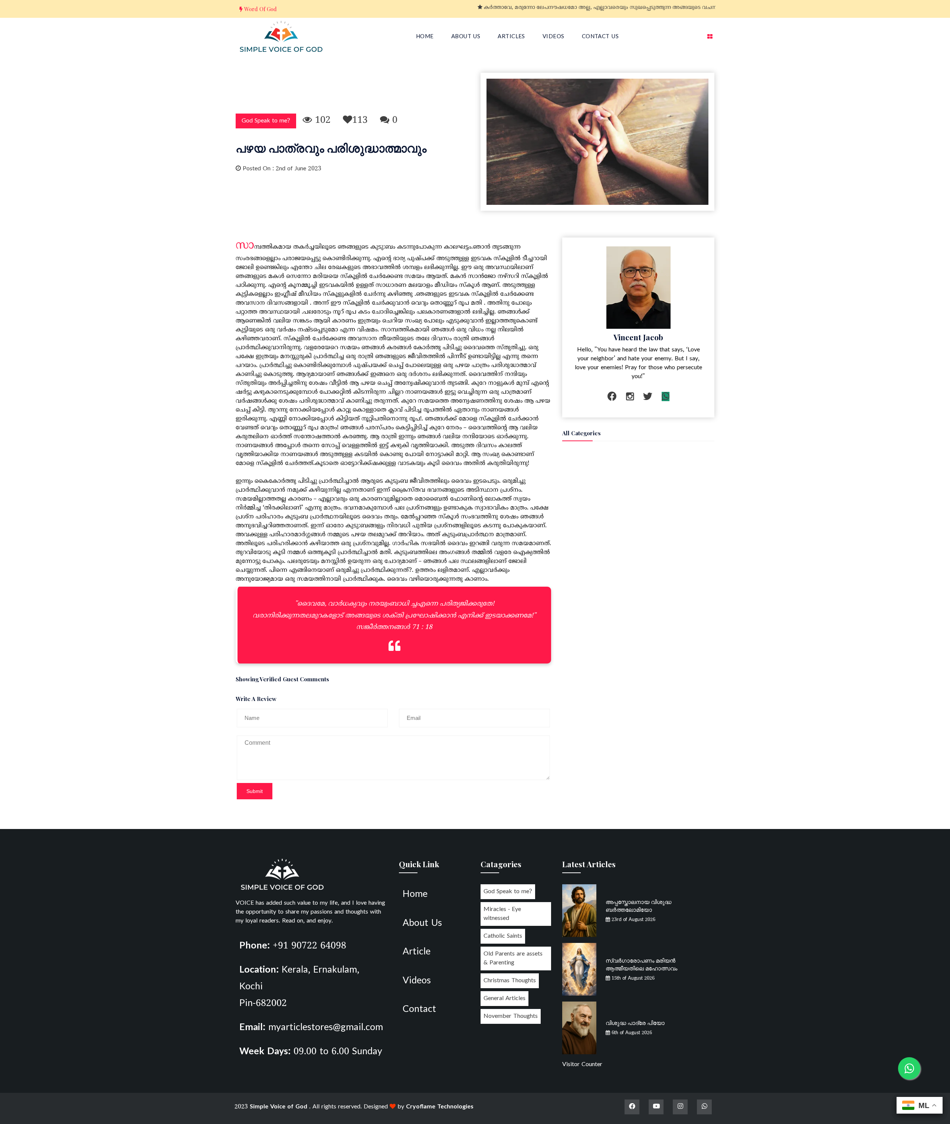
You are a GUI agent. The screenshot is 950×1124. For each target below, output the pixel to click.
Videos (553, 36)
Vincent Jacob (638, 337)
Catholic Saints (503, 936)
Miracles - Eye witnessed (502, 914)
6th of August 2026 (631, 1033)
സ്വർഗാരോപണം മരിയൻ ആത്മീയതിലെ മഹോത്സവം (641, 964)
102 (321, 121)
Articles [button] (511, 36)
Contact (419, 1010)
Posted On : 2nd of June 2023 (281, 169)
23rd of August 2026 (632, 920)
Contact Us (600, 36)
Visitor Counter (582, 1064)
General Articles (504, 998)
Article (416, 952)
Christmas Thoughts (510, 980)
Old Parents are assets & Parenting (513, 958)
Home (425, 36)
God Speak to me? (266, 121)
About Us (466, 36)
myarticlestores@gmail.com (325, 1028)
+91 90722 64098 (309, 946)
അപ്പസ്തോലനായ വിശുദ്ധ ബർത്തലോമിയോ (638, 905)
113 (360, 121)
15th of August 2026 (632, 979)
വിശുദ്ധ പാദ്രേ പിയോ (635, 1022)
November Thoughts (511, 1016)
